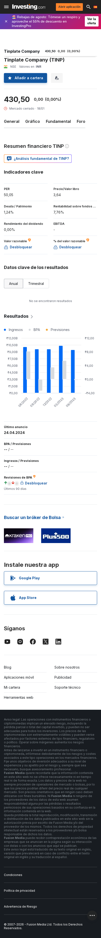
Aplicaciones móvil (19, 677)
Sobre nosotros (67, 667)
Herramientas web (18, 697)
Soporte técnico (67, 687)
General (11, 121)
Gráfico (32, 121)
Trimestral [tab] (36, 283)
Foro (81, 121)
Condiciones (13, 875)
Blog (7, 667)
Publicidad (62, 677)
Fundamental (58, 121)
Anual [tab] (13, 283)
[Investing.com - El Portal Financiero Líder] (28, 7)
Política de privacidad (19, 890)
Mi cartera (12, 687)
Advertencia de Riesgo (20, 906)
